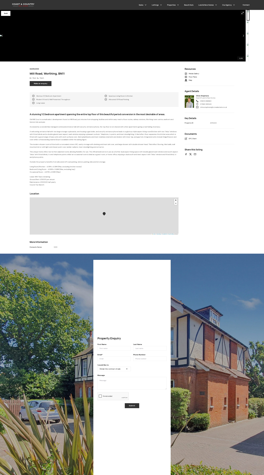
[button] (123, 35)
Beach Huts (188, 5)
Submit (132, 406)
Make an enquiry (40, 83)
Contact (246, 5)
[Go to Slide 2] (248, 26)
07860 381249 (205, 104)
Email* (100, 355)
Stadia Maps (159, 234)
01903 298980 (205, 101)
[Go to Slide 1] (248, 15)
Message (101, 375)
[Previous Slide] (2, 36)
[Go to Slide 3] (248, 37)
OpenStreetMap (171, 234)
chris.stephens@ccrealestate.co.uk (213, 107)
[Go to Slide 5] (248, 60)
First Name (102, 344)
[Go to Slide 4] (248, 49)
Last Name (137, 344)
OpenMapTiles (164, 234)
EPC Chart (193, 138)
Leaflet (154, 234)
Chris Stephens (202, 96)
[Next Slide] (243, 36)
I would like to (103, 365)
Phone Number (139, 355)
